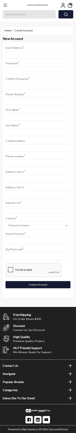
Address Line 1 (16, 171)
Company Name (15, 140)
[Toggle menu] (5, 5)
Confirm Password (18, 78)
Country (11, 218)
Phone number (15, 156)
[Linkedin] (38, 419)
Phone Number (15, 94)
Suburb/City (14, 202)
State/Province (16, 233)
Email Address (15, 47)
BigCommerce (30, 429)
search (65, 14)
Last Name (13, 125)
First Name (13, 109)
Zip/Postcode (15, 249)
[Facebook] (29, 419)
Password (12, 63)
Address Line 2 (15, 187)
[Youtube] (46, 419)
